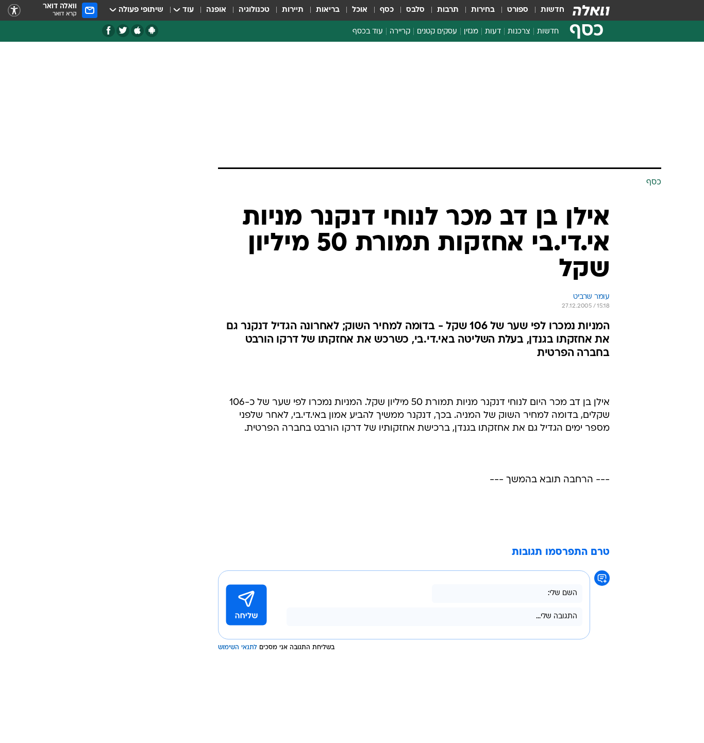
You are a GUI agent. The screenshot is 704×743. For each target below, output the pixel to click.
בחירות (483, 10)
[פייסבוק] (108, 30)
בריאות (328, 10)
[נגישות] (14, 10)
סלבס (415, 10)
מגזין (471, 31)
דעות (493, 31)
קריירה (400, 31)
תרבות (448, 10)
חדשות (552, 10)
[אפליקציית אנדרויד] (151, 30)
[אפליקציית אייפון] (137, 30)
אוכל (359, 10)
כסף (387, 10)
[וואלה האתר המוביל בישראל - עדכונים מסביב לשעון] (591, 10)
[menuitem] (546, 10)
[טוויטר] (122, 30)
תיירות (293, 10)
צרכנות (519, 31)
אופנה (216, 10)
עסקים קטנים (437, 31)
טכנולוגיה (254, 10)
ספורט (517, 10)
